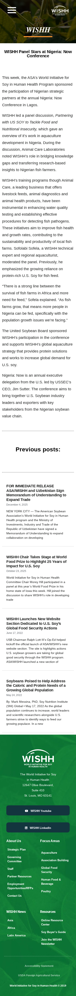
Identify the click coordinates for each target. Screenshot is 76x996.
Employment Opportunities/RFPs (20, 886)
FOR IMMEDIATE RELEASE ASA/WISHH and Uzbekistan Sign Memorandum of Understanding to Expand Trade (36, 493)
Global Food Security (49, 870)
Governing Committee (14, 859)
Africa (11, 927)
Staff (10, 868)
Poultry (46, 891)
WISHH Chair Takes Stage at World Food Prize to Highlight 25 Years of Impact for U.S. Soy (36, 561)
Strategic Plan (16, 849)
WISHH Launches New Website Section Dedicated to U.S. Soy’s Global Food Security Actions (33, 623)
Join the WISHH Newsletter (51, 941)
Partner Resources (19, 876)
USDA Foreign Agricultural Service (39, 975)
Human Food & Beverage (51, 881)
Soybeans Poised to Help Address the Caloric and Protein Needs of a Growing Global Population (36, 685)
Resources (48, 912)
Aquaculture (49, 852)
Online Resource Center (52, 922)
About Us (13, 841)
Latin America (16, 935)
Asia (10, 920)
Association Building (55, 860)
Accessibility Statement (39, 966)
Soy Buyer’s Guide (53, 932)
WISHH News (16, 912)
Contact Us (14, 895)
